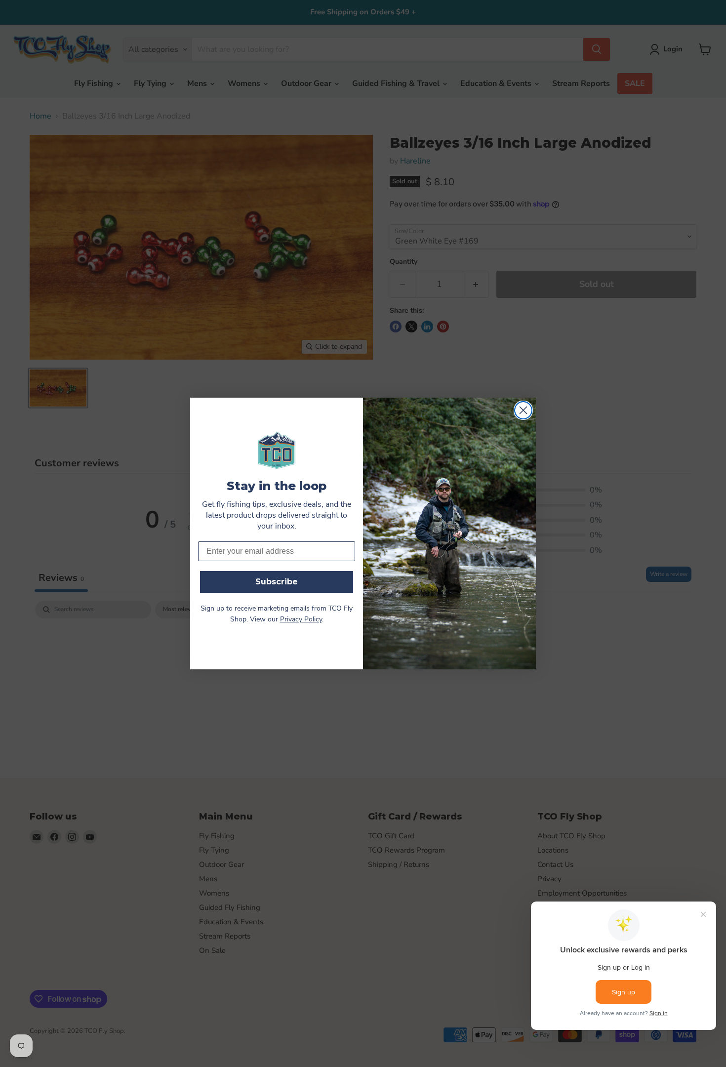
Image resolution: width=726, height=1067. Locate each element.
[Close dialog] (523, 410)
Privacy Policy (301, 619)
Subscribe (276, 581)
